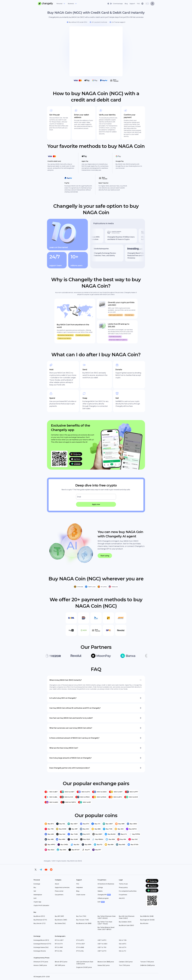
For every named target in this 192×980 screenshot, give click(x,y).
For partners (123, 895)
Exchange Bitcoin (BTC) (41, 940)
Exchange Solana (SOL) (41, 947)
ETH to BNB (80, 947)
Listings (100, 887)
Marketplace (38, 895)
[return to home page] (45, 3)
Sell (35, 891)
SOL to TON (122, 940)
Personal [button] (59, 3)
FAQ (77, 884)
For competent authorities (127, 891)
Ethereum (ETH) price (41, 962)
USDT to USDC (102, 944)
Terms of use (123, 884)
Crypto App (37, 902)
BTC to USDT (59, 940)
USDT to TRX (102, 947)
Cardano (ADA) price (126, 962)
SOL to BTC (122, 944)
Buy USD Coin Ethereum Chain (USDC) (126, 917)
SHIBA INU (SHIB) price (147, 965)
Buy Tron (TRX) (81, 916)
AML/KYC (122, 898)
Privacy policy (123, 887)
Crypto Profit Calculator (41, 905)
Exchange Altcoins (40, 951)
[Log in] (152, 4)
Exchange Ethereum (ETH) (42, 944)
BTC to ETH (59, 944)
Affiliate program (103, 898)
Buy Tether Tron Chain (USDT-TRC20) (105, 923)
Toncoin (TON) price (147, 962)
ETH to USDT (80, 944)
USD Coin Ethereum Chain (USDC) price (84, 963)
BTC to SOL (58, 951)
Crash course (80, 895)
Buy (35, 887)
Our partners (59, 895)
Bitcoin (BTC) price (61, 962)
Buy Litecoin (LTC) (40, 923)
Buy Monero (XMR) (61, 920)
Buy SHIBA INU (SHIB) (147, 916)
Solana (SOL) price (104, 965)
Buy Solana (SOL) (60, 923)
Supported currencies (62, 887)
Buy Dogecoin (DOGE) (147, 920)
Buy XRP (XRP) (59, 916)
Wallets (100, 891)
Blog (77, 891)
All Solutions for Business (106, 884)
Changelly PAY (104, 895)
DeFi (35, 898)
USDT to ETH (102, 951)
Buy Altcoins (144, 923)
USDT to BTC (102, 940)
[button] (115, 4)
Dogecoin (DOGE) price (84, 967)
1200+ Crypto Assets (59, 861)
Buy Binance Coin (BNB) (84, 923)
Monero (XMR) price (40, 965)
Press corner (59, 891)
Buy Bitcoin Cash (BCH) (126, 925)
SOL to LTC (122, 951)
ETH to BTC (80, 940)
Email (79, 497)
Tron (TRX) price (124, 965)
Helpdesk (79, 887)
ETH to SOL (80, 951)
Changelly (47, 861)
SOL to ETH (122, 947)
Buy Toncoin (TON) (82, 920)
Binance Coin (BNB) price (106, 962)
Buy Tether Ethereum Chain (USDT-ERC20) (107, 917)
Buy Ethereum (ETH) (40, 920)
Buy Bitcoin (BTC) (39, 916)
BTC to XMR (59, 947)
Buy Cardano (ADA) (125, 922)
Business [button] (71, 3)
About (57, 884)
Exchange (37, 884)
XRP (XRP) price (60, 965)
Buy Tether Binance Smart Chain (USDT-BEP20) (106, 928)
